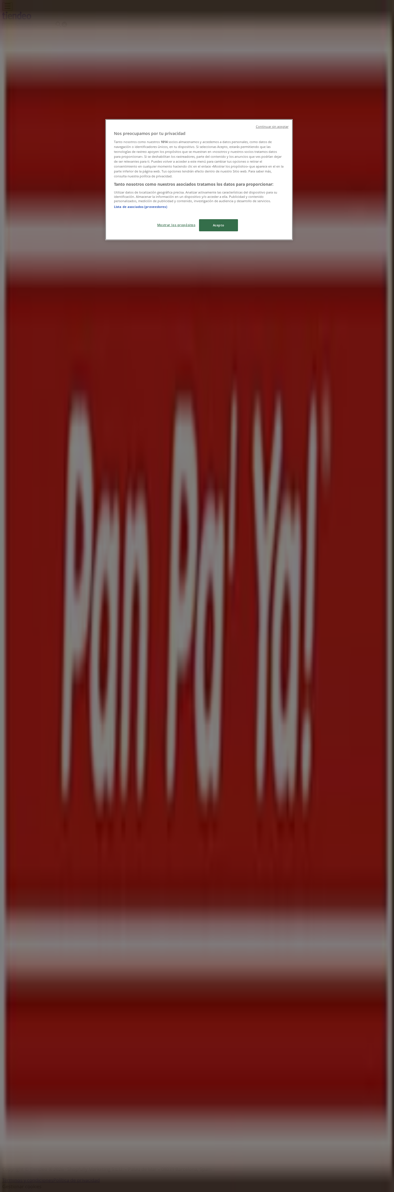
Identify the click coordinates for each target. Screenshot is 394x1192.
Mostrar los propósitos (176, 225)
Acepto (218, 225)
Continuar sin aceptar (272, 127)
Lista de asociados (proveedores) (140, 206)
